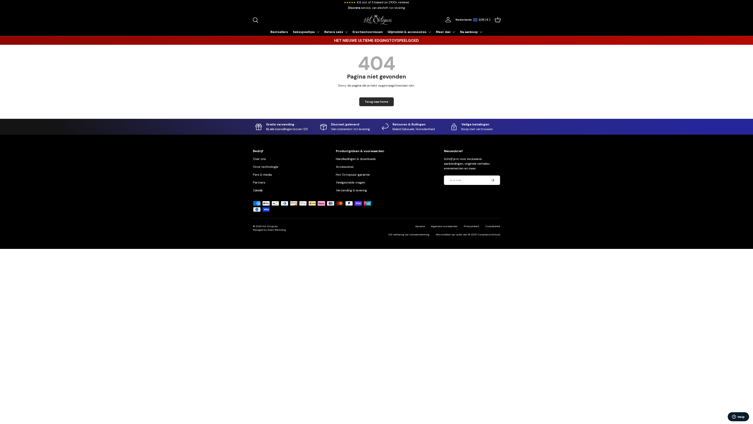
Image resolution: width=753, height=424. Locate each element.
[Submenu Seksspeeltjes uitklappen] (318, 32)
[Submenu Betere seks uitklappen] (346, 32)
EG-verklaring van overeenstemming (409, 234)
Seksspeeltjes (304, 32)
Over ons (259, 159)
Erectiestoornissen (368, 32)
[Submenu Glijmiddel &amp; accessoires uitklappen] (429, 32)
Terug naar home (376, 101)
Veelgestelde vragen (350, 182)
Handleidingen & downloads (356, 159)
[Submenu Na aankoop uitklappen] (481, 32)
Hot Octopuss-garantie (353, 175)
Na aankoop (469, 32)
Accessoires (345, 167)
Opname (420, 226)
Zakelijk (258, 190)
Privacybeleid (471, 226)
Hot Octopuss (270, 226)
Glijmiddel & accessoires (407, 32)
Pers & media (262, 175)
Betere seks (333, 32)
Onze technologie (265, 167)
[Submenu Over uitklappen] (453, 32)
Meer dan (443, 32)
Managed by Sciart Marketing (269, 229)
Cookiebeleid (492, 226)
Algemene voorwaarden (444, 226)
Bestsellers (279, 32)
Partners (259, 182)
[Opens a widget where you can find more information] (738, 417)
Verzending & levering (351, 190)
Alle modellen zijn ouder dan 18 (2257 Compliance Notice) (468, 234)
